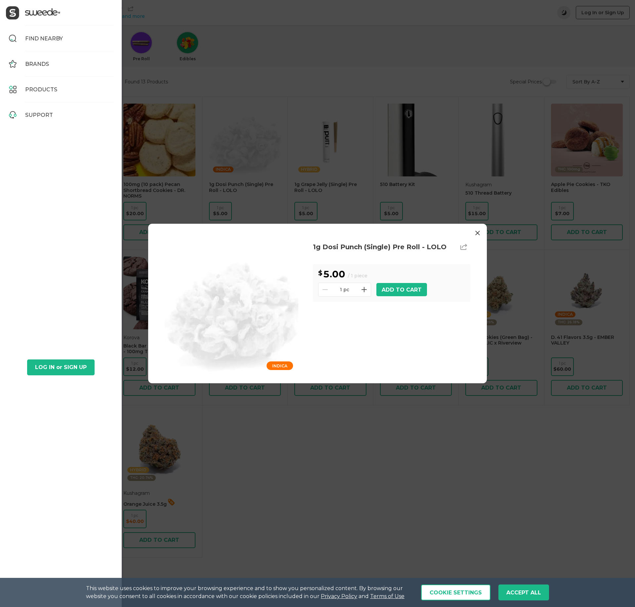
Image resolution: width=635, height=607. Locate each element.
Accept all (523, 592)
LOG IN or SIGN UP (61, 367)
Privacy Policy (339, 596)
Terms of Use (387, 596)
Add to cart (402, 290)
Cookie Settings (456, 592)
